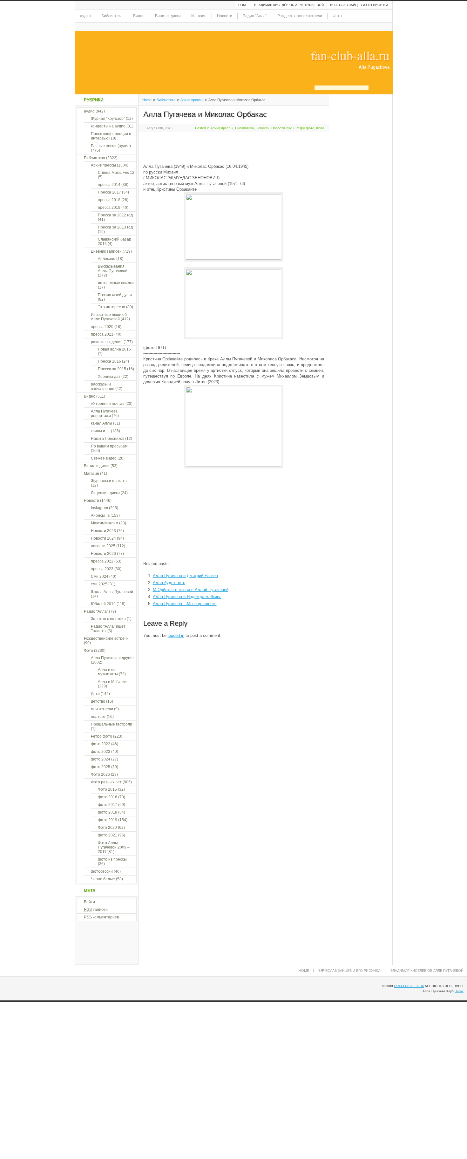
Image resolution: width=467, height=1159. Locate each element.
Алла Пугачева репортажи (104, 413)
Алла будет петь (169, 582)
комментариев (101, 917)
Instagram (99, 508)
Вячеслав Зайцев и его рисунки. (359, 5)
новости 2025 (103, 546)
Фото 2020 (107, 827)
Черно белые (103, 879)
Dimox (459, 991)
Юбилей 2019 (103, 604)
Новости (224, 16)
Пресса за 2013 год (115, 227)
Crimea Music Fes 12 (116, 172)
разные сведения (107, 342)
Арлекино (106, 258)
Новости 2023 (282, 128)
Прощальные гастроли (111, 724)
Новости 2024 (103, 538)
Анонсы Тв (100, 515)
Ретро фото (304, 128)
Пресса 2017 (109, 192)
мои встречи (102, 709)
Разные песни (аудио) (111, 146)
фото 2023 (100, 751)
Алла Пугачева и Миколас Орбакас (205, 114)
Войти (89, 902)
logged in (176, 635)
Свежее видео (104, 458)
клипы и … (100, 431)
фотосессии (102, 871)
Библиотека (112, 16)
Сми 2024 (99, 576)
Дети (95, 694)
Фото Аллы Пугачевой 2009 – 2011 (114, 847)
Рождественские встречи (299, 16)
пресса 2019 (109, 207)
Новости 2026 (103, 553)
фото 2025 (100, 767)
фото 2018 (107, 812)
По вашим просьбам (109, 446)
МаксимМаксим (104, 523)
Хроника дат (109, 376)
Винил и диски (168, 16)
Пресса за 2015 (112, 369)
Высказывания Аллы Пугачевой (112, 268)
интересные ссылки (116, 283)
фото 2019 (107, 820)
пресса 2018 (109, 200)
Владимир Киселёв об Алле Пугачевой (289, 5)
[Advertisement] (217, 146)
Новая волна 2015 (114, 349)
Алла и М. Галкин (113, 681)
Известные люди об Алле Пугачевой (109, 316)
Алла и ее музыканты (108, 671)
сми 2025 (99, 584)
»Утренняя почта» (108, 403)
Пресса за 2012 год (115, 215)
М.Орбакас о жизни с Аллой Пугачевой (190, 589)
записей (96, 909)
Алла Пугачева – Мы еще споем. (185, 603)
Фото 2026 (100, 774)
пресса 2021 (102, 334)
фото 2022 (100, 744)
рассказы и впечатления (102, 386)
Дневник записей (106, 251)
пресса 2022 (102, 561)
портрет (98, 716)
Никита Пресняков (107, 438)
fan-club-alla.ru (350, 55)
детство (98, 701)
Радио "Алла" (255, 16)
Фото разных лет (106, 782)
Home (243, 5)
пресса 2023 (102, 569)
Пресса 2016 (109, 361)
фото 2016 (107, 797)
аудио (85, 16)
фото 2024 (100, 759)
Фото (337, 16)
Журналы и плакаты (109, 481)
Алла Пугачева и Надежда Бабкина (187, 596)
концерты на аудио (108, 126)
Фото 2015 (107, 789)
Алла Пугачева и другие (112, 658)
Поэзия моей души (115, 295)
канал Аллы (101, 423)
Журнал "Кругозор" (108, 118)
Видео (139, 16)
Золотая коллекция (108, 619)
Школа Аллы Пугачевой (112, 592)
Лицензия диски (105, 493)
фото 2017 (107, 804)
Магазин (198, 16)
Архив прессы (191, 100)
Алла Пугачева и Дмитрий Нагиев (185, 575)
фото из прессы (112, 859)
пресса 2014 (109, 184)
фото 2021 (107, 835)
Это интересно (111, 307)
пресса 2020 (102, 326)
